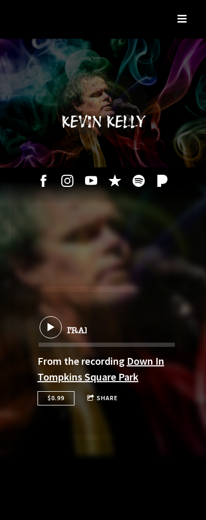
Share (107, 398)
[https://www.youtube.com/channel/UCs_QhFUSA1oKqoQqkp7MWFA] (91, 181)
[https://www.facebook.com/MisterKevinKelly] (44, 181)
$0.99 (56, 398)
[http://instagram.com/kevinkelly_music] (67, 181)
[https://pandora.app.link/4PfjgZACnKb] (162, 181)
